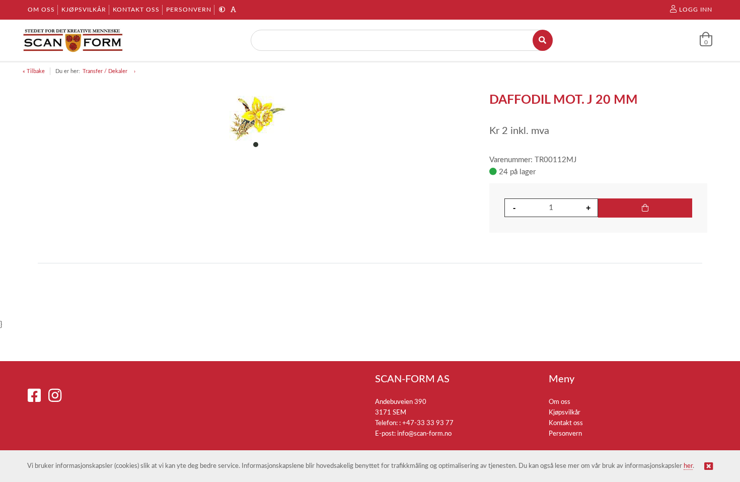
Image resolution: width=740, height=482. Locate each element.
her (688, 466)
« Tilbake (34, 71)
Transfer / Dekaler (106, 71)
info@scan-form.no (424, 434)
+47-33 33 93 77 (428, 423)
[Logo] (73, 40)
